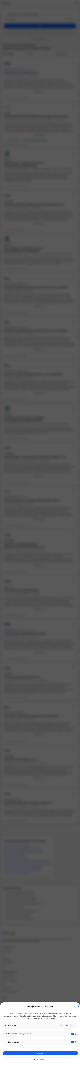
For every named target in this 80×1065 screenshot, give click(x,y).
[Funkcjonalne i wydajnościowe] (73, 1034)
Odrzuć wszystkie (40, 1060)
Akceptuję (40, 1053)
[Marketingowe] (73, 1042)
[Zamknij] (76, 1006)
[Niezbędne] (73, 1025)
